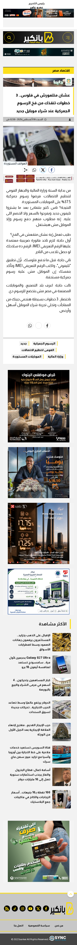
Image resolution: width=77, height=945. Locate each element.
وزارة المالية (55, 356)
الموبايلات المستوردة (27, 356)
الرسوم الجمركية (44, 343)
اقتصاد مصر (61, 70)
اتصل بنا (18, 925)
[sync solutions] (57, 939)
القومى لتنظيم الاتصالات (38, 350)
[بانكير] (38, 36)
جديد (23, 343)
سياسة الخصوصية (39, 925)
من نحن (59, 925)
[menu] (68, 37)
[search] (9, 37)
